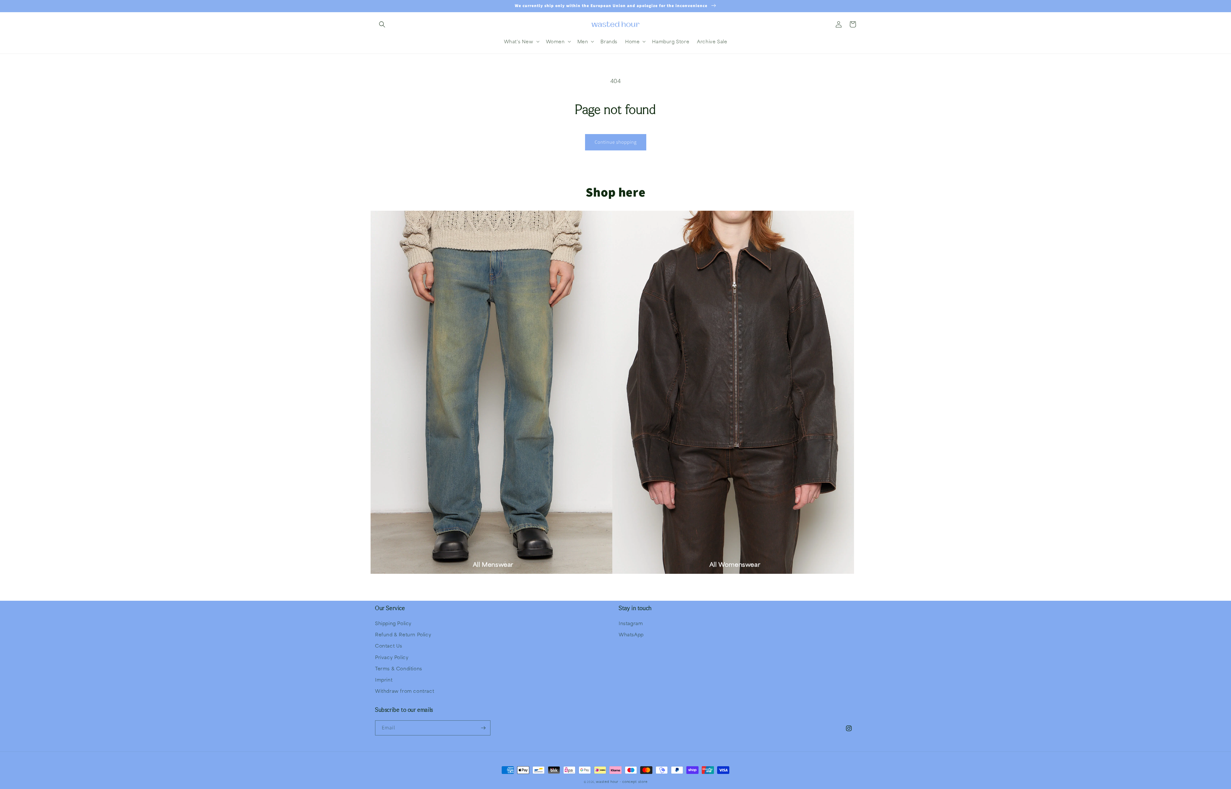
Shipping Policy (393, 623)
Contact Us (388, 646)
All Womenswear (734, 564)
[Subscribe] (483, 727)
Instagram (631, 623)
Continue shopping (616, 142)
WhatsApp (631, 634)
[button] (382, 24)
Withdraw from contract (404, 691)
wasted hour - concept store (621, 781)
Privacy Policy (391, 657)
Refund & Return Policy (403, 634)
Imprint (383, 680)
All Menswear (493, 564)
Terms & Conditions (398, 668)
